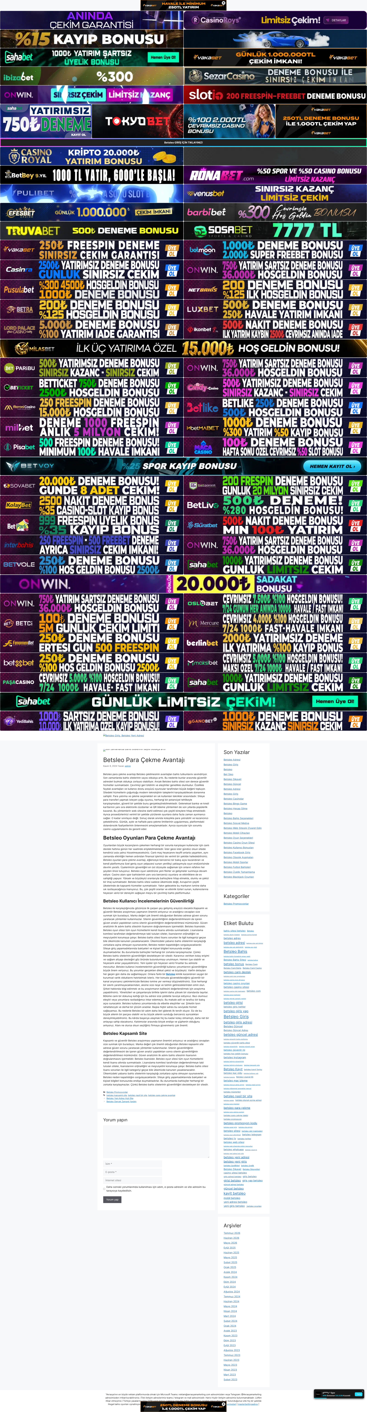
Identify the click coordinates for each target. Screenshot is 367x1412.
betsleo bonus (234, 964)
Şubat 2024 (230, 1321)
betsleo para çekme (237, 1108)
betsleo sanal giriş (230, 1127)
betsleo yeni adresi (236, 1157)
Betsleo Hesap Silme (235, 808)
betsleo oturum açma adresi (248, 1100)
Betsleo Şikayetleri (251, 1169)
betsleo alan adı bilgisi (254, 943)
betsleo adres (232, 938)
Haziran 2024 (231, 1301)
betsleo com (254, 990)
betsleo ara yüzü (251, 947)
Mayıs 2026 (230, 1242)
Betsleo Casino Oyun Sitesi (239, 842)
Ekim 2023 (230, 1340)
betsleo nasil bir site (137, 1095)
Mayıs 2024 (230, 1306)
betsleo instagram (235, 1057)
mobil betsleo (232, 1198)
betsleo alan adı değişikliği (233, 947)
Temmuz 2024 (232, 1296)
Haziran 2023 (231, 1360)
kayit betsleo (235, 1193)
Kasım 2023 (230, 1335)
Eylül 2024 (230, 1286)
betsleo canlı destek (237, 972)
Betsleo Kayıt (233, 1069)
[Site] (91, 250)
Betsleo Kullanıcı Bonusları (239, 847)
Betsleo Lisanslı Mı (244, 1077)
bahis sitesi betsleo (235, 930)
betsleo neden (229, 1100)
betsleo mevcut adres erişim (234, 1085)
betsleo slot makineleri (252, 1131)
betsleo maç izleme (236, 1080)
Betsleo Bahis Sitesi (235, 959)
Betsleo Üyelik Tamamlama (239, 872)
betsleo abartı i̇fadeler (232, 935)
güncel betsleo (234, 1188)
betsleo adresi (234, 943)
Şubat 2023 (230, 1379)
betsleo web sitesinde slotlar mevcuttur (238, 1146)
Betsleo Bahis (235, 951)
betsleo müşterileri (232, 1092)
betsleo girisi (233, 1002)
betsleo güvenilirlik (231, 1047)
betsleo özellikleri (232, 1165)
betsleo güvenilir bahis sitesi (237, 1042)
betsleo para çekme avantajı (161, 1095)
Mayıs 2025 (230, 1257)
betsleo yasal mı (251, 1150)
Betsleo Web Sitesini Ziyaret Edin (243, 828)
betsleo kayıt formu (253, 1069)
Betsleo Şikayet (232, 779)
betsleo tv (230, 1138)
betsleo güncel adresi (241, 1034)
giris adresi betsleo (232, 1176)
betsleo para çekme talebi (236, 1115)
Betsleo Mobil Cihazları (237, 833)
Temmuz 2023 (232, 1355)
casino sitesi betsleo (235, 1172)
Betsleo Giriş (231, 764)
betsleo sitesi (232, 1130)
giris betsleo (250, 1176)
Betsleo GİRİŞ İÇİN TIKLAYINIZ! (183, 142)
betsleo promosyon (233, 1119)
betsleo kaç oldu (233, 1073)
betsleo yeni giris (235, 1161)
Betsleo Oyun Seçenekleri (238, 837)
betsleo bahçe (253, 960)
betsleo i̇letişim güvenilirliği (234, 1061)
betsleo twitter (244, 1138)
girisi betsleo (232, 1180)
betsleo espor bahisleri (232, 995)
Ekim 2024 (230, 1281)
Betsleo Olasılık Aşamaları (238, 857)
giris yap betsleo (252, 1180)
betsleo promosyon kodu (240, 1123)
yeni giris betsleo (234, 1205)
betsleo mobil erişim (253, 1085)
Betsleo (228, 769)
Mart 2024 (230, 1316)
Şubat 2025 (230, 1262)
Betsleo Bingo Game (235, 803)
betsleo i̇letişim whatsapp (233, 1065)
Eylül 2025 (230, 1247)
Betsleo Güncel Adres (236, 1030)
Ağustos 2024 (232, 1291)
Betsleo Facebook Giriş (237, 852)
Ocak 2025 (230, 1267)
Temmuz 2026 (232, 1233)
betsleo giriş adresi (238, 1022)
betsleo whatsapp (234, 1149)
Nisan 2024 (230, 1311)
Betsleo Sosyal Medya (236, 823)
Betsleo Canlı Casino (252, 968)
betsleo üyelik (247, 1165)
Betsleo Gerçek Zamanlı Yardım (121, 1101)
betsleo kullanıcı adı (251, 1073)
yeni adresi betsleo (235, 1201)
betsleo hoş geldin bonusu (236, 1053)
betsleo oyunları (253, 1206)
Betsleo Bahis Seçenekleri (238, 818)
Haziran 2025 (231, 1252)
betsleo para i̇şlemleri (231, 1104)
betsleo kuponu (229, 1077)
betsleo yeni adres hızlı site (234, 1154)
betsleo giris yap (236, 1011)
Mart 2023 (230, 1374)
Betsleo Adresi (232, 759)
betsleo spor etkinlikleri (232, 1135)
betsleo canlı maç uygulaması (234, 976)
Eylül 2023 (230, 1345)
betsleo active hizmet (249, 935)
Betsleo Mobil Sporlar (236, 862)
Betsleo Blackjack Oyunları (239, 876)
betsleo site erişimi (245, 1127)
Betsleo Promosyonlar (117, 1092)
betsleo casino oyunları (237, 983)
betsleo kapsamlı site (117, 1095)
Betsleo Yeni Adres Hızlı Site (120, 1098)
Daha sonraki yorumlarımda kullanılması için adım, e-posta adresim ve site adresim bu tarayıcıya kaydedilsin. (156, 1189)
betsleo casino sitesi (236, 987)
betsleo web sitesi (234, 1142)
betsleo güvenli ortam (247, 1047)
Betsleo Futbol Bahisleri (237, 867)
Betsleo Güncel (232, 784)
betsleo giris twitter (235, 1006)
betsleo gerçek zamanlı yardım (235, 999)
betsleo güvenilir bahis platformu (236, 1039)
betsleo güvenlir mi (234, 1050)
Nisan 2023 (230, 1369)
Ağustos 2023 (232, 1350)
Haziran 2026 (231, 1238)
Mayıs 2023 (230, 1364)
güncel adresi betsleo (234, 1184)
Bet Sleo (228, 774)
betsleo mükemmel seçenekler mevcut (237, 1088)
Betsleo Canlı (251, 964)
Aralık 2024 (230, 1272)
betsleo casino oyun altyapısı (234, 980)
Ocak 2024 (230, 1325)
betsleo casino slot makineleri (234, 991)
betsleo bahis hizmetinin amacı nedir (237, 956)
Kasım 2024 (230, 1277)
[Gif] (183, 348)
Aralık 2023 (230, 1330)
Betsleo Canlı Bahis (232, 968)
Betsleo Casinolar (234, 798)
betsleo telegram (251, 1134)
